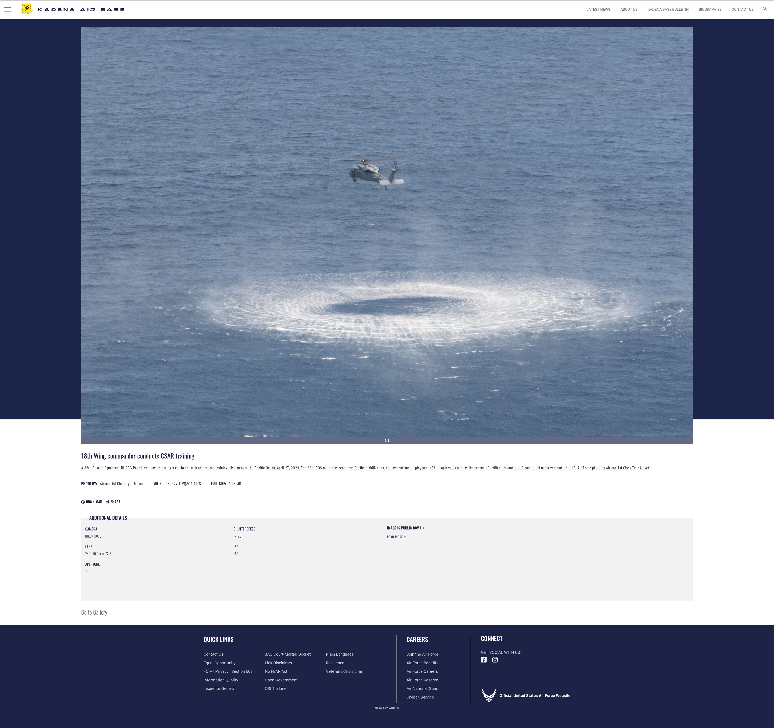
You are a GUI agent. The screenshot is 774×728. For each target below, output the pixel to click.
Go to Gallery (94, 612)
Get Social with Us (500, 652)
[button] (6, 9)
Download (93, 501)
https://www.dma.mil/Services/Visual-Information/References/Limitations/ (515, 551)
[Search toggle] (764, 9)
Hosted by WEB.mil (387, 707)
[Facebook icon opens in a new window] (484, 660)
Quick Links (219, 639)
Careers (417, 639)
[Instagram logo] (495, 660)
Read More (395, 537)
